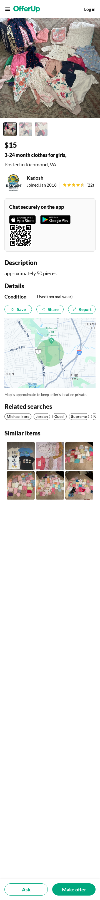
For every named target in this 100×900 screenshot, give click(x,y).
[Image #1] (10, 129)
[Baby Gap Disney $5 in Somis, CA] (21, 456)
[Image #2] (25, 129)
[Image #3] (41, 129)
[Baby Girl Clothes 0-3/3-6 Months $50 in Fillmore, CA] (50, 456)
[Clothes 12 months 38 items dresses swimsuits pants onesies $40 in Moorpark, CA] (21, 485)
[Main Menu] (7, 9)
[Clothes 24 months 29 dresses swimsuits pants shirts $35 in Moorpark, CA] (79, 456)
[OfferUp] (26, 9)
